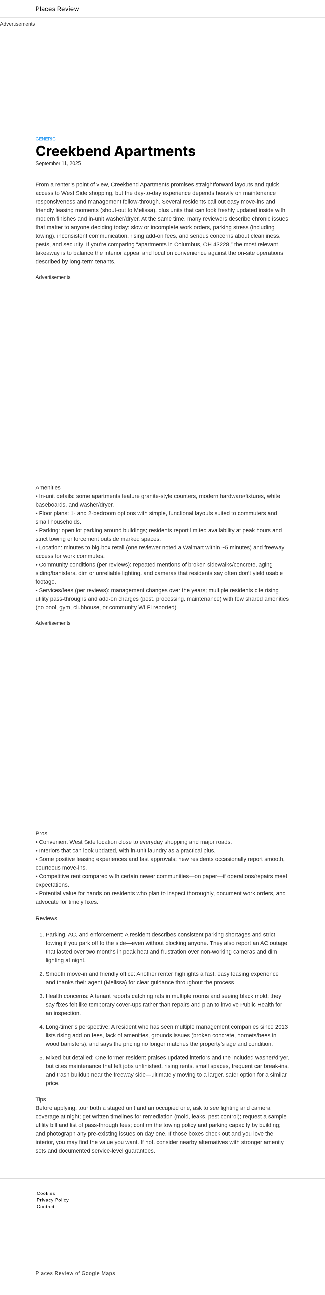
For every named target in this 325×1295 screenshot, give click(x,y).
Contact (46, 1206)
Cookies (46, 1193)
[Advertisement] (162, 75)
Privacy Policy (53, 1199)
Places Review (57, 9)
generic (46, 138)
